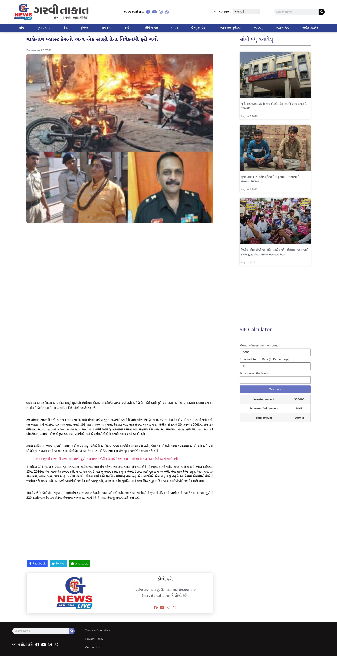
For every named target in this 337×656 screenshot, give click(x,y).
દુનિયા (84, 28)
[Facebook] (148, 12)
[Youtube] (154, 12)
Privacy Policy (94, 639)
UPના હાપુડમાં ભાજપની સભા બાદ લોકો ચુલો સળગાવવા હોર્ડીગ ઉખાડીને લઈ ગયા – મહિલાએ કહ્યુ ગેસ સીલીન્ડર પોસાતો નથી (105, 459)
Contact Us (92, 647)
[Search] (322, 12)
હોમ (21, 28)
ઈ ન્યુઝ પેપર (198, 28)
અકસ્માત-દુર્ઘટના (230, 28)
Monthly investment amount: (259, 345)
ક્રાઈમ (128, 28)
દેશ (66, 28)
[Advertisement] (119, 251)
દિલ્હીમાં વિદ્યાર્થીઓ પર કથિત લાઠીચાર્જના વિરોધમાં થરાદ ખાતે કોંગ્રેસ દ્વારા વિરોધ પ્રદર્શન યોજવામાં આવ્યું (275, 252)
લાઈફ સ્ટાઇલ (310, 28)
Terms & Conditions (98, 630)
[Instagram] (161, 12)
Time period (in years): (254, 373)
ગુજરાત (42, 28)
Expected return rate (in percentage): (265, 359)
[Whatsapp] (167, 12)
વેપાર (174, 28)
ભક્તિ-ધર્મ (282, 28)
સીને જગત (151, 28)
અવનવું (258, 28)
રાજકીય (106, 28)
